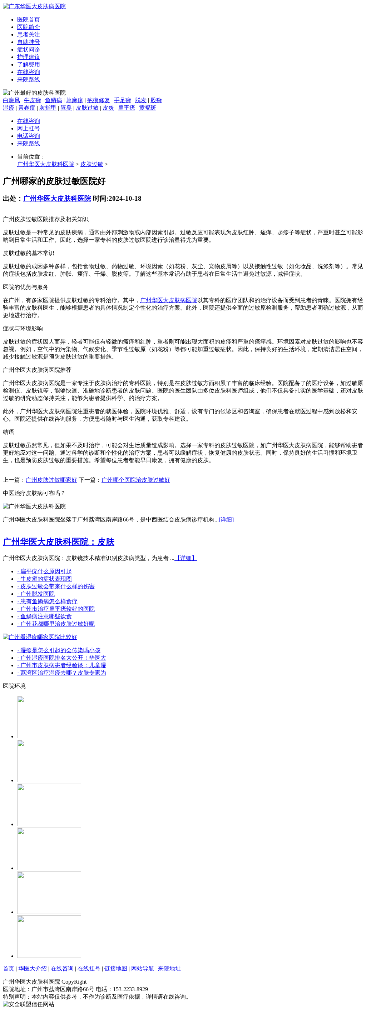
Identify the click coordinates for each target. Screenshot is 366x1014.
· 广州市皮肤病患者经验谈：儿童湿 (61, 665)
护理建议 (28, 57)
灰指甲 (47, 108)
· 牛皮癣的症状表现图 (44, 579)
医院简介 (28, 27)
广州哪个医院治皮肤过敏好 (136, 480)
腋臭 (66, 108)
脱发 (141, 100)
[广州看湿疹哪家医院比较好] (40, 637)
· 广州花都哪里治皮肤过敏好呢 (56, 624)
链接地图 (115, 968)
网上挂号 (28, 128)
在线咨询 (28, 72)
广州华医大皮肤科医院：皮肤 (58, 541)
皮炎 (108, 108)
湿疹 (8, 108)
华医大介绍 (32, 968)
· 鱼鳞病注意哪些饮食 (44, 616)
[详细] (226, 519)
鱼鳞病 (53, 100)
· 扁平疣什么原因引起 (44, 571)
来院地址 (169, 968)
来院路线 (28, 79)
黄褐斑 (147, 108)
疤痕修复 (98, 100)
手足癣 (122, 100)
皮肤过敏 (87, 108)
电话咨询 (28, 136)
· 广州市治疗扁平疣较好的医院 (56, 609)
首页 (8, 968)
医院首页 (28, 19)
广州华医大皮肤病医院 (168, 300)
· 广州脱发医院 (36, 594)
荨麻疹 (74, 100)
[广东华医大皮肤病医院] (34, 6)
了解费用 (28, 64)
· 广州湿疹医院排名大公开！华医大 (61, 658)
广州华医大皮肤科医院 (45, 164)
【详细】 (185, 558)
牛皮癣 (32, 100)
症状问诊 (28, 49)
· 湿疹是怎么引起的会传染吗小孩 (58, 650)
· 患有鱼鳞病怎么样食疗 (47, 601)
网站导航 (142, 968)
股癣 (156, 100)
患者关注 (28, 34)
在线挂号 (89, 968)
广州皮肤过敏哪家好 (51, 480)
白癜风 (11, 100)
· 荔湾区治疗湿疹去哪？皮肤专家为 (61, 673)
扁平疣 (126, 108)
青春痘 (26, 108)
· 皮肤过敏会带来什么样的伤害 (56, 586)
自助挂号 (28, 42)
